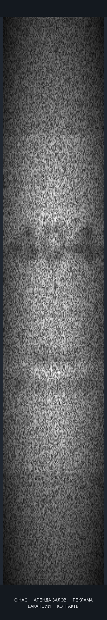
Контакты (68, 606)
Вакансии (39, 606)
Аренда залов (50, 600)
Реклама (83, 600)
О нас (21, 600)
